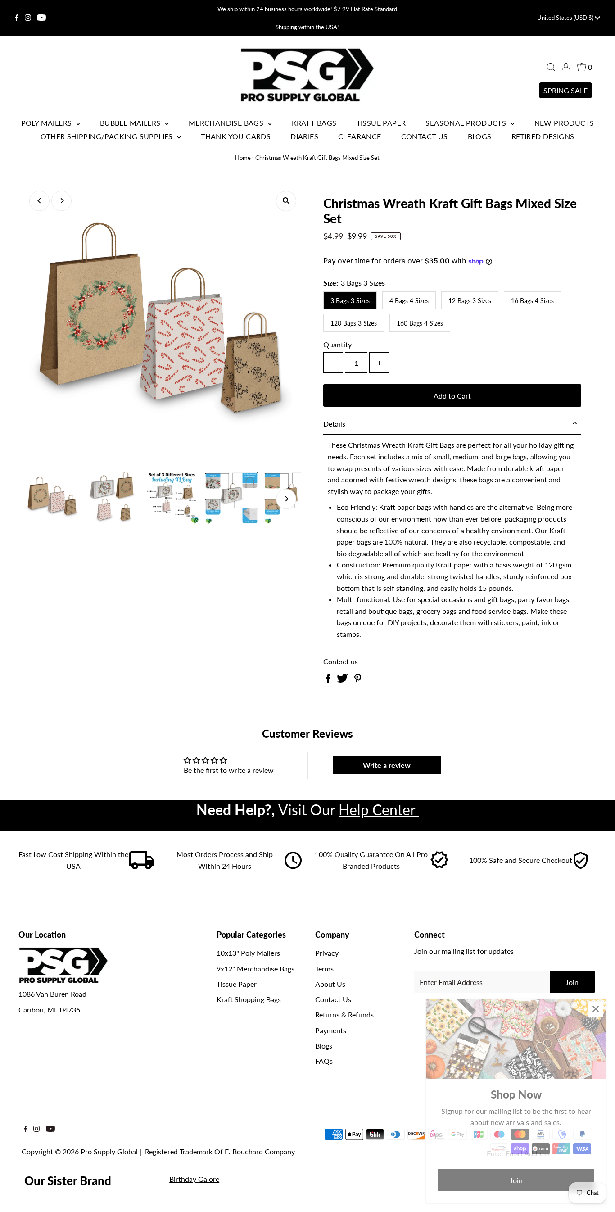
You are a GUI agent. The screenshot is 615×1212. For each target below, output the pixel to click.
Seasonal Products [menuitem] (466, 122)
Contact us (340, 661)
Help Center (379, 809)
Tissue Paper (237, 984)
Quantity (337, 344)
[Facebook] (17, 18)
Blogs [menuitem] (480, 136)
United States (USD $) (566, 17)
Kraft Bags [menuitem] (314, 122)
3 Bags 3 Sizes (350, 300)
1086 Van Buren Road (52, 994)
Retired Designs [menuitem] (542, 136)
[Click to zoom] (286, 201)
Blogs (323, 1045)
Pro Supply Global (109, 1151)
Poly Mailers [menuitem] (47, 122)
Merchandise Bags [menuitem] (227, 122)
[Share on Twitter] (343, 680)
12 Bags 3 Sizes (469, 300)
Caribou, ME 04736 (49, 1009)
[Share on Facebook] (329, 680)
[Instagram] (28, 18)
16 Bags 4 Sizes (532, 300)
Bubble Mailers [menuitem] (131, 122)
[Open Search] (551, 67)
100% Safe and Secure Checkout (520, 860)
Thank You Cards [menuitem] (236, 136)
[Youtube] (41, 18)
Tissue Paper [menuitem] (381, 122)
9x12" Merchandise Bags (255, 968)
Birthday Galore (194, 1179)
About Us (330, 984)
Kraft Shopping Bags (249, 999)
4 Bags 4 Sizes (409, 300)
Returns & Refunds (344, 1014)
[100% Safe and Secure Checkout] (580, 866)
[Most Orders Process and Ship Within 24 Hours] (293, 866)
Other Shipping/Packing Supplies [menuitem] (108, 136)
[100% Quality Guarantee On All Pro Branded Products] (439, 866)
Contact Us (333, 999)
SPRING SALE (565, 90)
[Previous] (39, 201)
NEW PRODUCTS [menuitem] (564, 122)
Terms (324, 968)
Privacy (327, 953)
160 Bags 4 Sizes (420, 323)
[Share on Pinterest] (358, 680)
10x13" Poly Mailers (248, 953)
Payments (330, 1030)
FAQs (324, 1061)
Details (334, 423)
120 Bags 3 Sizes (353, 323)
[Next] (61, 201)
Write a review (387, 765)
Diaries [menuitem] (304, 136)
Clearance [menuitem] (359, 136)
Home (243, 157)
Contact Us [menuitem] (424, 136)
